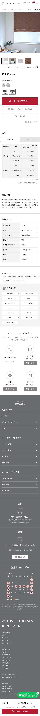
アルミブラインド (10, 308)
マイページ (5, 638)
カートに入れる (21, 711)
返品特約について (30, 122)
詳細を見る (10, 244)
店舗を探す (5, 683)
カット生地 (29, 317)
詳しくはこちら (20, 557)
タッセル (29, 312)
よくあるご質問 (6, 649)
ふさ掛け (10, 317)
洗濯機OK (12, 92)
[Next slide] (32, 573)
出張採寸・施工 (6, 686)
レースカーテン (29, 293)
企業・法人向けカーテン (9, 677)
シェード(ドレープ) (17, 281)
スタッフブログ (6, 691)
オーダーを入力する (18, 101)
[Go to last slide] (30, 573)
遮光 (9, 276)
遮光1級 (5, 92)
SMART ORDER (7, 689)
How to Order (6, 655)
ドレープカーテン (10, 293)
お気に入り (24, 3)
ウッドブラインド (28, 303)
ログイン (29, 3)
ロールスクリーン (28, 298)
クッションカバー (10, 322)
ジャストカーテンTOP (7, 9)
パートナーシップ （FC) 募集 (11, 694)
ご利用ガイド (6, 652)
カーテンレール (10, 312)
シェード (17, 9)
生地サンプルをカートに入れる (22, 109)
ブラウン (36, 276)
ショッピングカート (8, 643)
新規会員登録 (6, 632)
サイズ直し (5, 668)
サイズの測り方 (6, 657)
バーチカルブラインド (28, 308)
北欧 (4, 276)
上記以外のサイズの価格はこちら (26, 183)
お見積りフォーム (7, 663)
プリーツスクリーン (10, 303)
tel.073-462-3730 (10, 357)
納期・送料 (5, 665)
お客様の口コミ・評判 (8, 674)
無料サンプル (6, 660)
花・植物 (6, 281)
